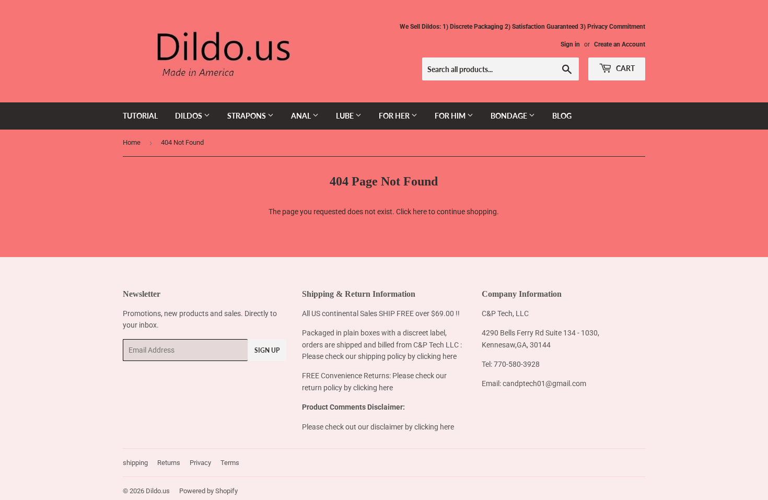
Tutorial (140, 115)
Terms (229, 463)
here (420, 211)
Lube (345, 115)
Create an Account (619, 44)
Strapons (247, 115)
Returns (168, 463)
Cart (624, 68)
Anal (301, 115)
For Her (395, 115)
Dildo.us (158, 491)
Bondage (510, 115)
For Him (451, 115)
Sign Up (267, 350)
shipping (135, 463)
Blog (562, 115)
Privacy (200, 463)
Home (132, 142)
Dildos (189, 115)
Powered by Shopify (208, 491)
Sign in (570, 44)
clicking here (437, 356)
